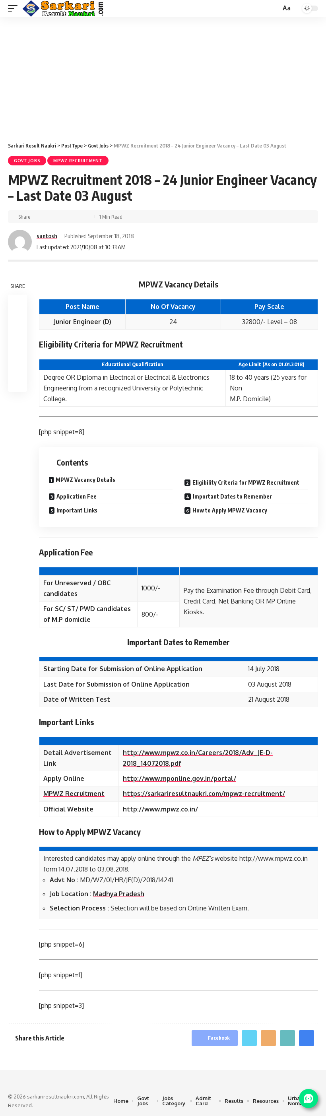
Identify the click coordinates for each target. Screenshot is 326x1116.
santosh (47, 235)
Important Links (76, 510)
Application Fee (76, 496)
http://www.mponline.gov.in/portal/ (179, 778)
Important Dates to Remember (232, 496)
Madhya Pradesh (118, 894)
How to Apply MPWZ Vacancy (229, 510)
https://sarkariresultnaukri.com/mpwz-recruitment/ (204, 794)
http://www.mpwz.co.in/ (160, 809)
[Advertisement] (163, 76)
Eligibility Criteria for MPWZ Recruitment (245, 482)
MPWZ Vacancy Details (85, 479)
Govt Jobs (27, 160)
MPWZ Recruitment (77, 160)
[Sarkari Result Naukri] (63, 8)
